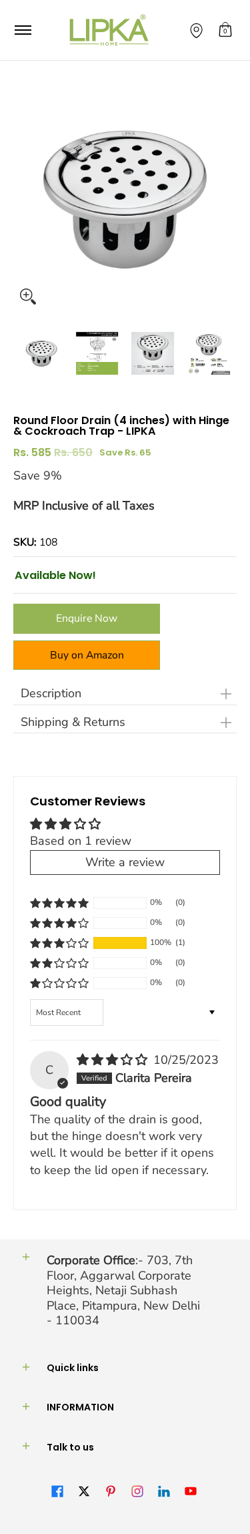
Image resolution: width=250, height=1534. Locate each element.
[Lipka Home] (109, 30)
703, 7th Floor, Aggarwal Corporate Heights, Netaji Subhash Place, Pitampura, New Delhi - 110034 (123, 1290)
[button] (225, 30)
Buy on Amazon (87, 655)
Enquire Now (86, 618)
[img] (114, 1060)
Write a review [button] (125, 862)
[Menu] (22, 30)
